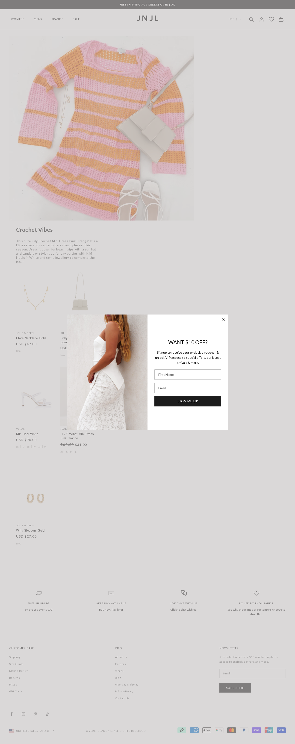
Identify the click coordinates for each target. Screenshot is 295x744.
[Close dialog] (223, 319)
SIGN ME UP (188, 401)
